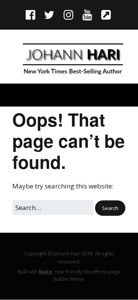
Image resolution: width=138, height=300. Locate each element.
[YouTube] (87, 14)
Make (45, 271)
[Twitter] (49, 14)
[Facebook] (31, 14)
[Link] (106, 14)
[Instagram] (68, 14)
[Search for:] (53, 207)
